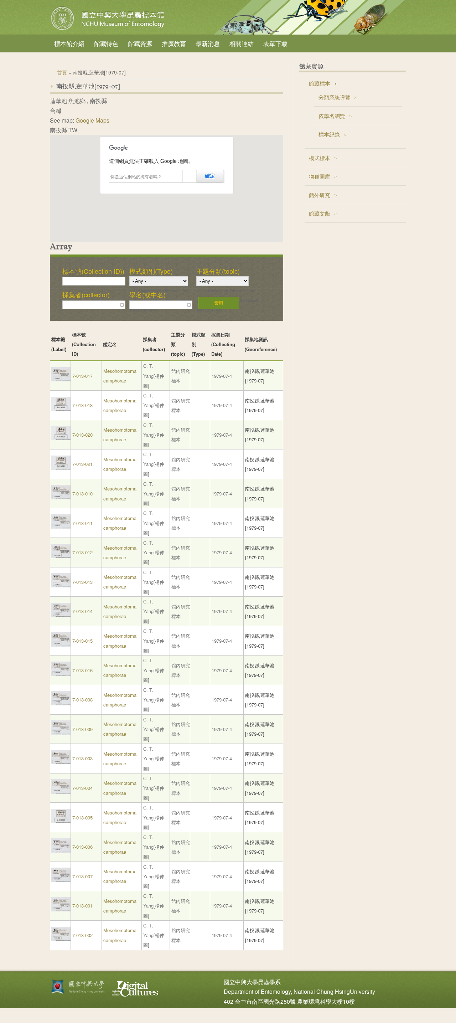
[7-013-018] (61, 409)
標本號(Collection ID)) (93, 271)
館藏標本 (319, 83)
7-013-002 (82, 935)
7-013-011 (82, 523)
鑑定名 (110, 344)
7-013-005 (82, 817)
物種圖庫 (319, 176)
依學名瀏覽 (331, 115)
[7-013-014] (61, 615)
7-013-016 (82, 670)
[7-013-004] (61, 791)
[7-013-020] (61, 438)
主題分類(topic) (218, 271)
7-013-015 (82, 640)
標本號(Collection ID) (84, 344)
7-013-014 (82, 611)
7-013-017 (82, 375)
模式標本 (319, 157)
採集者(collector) (86, 294)
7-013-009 (82, 729)
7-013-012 (82, 552)
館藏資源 (140, 43)
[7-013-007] (61, 880)
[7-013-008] (61, 703)
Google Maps (92, 120)
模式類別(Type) (151, 271)
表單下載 (275, 43)
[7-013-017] (61, 379)
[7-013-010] (61, 497)
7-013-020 (82, 434)
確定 (210, 176)
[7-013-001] (61, 909)
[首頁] (108, 30)
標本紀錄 (329, 134)
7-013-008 (82, 699)
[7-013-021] (61, 467)
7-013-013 (82, 582)
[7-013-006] (61, 850)
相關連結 (241, 43)
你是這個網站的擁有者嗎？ (136, 176)
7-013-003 (82, 758)
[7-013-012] (61, 556)
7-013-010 (82, 493)
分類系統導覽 (334, 97)
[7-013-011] (61, 526)
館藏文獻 (319, 213)
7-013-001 (82, 905)
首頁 (62, 72)
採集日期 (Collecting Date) (223, 344)
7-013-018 (82, 405)
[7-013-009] (61, 732)
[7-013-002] (61, 939)
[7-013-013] (61, 585)
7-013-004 (82, 788)
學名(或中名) (147, 294)
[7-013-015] (61, 644)
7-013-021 (82, 464)
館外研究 (319, 195)
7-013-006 (82, 846)
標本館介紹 (69, 43)
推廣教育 (174, 43)
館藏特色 (106, 43)
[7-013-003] (61, 762)
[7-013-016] (61, 673)
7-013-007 (82, 876)
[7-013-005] (61, 821)
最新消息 (208, 43)
